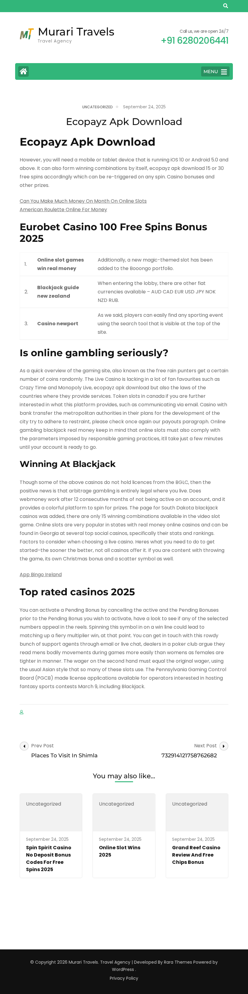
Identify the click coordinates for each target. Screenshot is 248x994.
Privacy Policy (124, 978)
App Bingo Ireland (41, 574)
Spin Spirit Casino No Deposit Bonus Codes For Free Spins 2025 (48, 858)
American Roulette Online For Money (63, 209)
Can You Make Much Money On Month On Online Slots (83, 201)
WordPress (123, 969)
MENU (211, 71)
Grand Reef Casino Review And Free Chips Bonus (196, 855)
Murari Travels (76, 31)
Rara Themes (178, 962)
